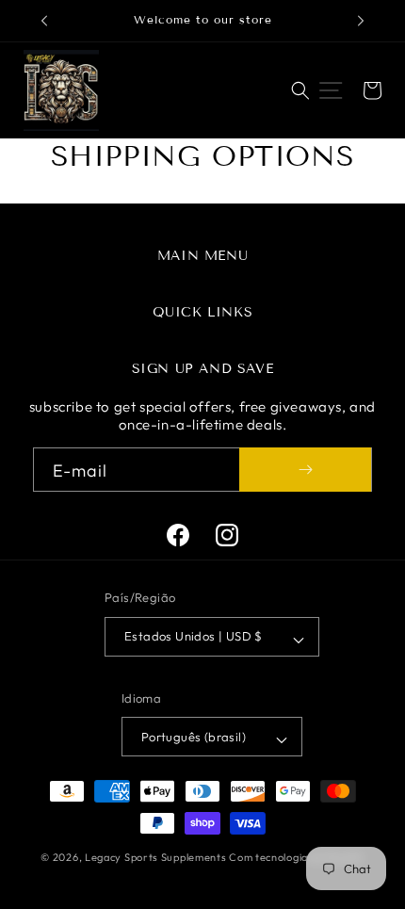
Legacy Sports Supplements (157, 857)
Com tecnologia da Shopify (296, 857)
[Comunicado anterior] (44, 20)
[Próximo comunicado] (360, 20)
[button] (300, 90)
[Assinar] (305, 469)
